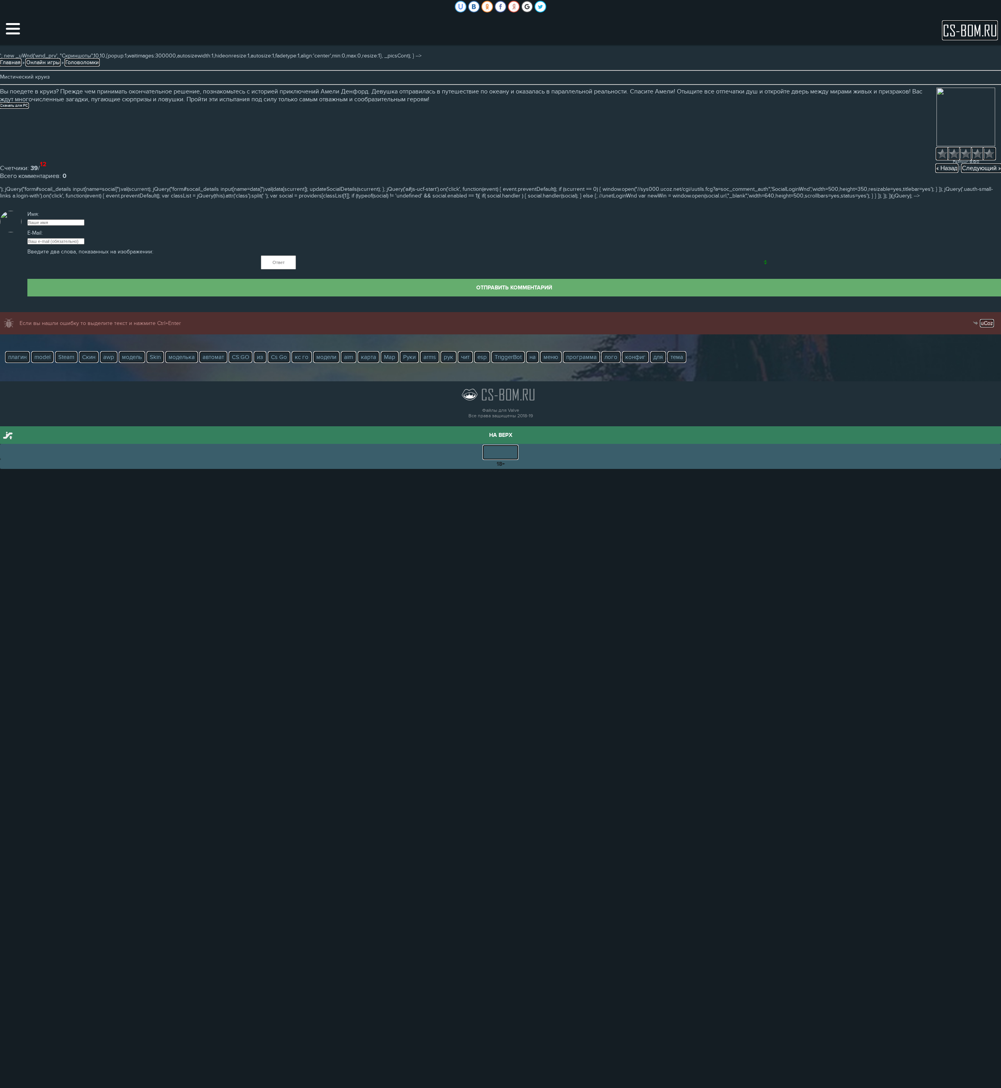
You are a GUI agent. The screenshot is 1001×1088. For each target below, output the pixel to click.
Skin (155, 357)
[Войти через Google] (527, 7)
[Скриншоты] (965, 117)
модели (326, 357)
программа (581, 357)
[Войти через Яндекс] (514, 7)
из (260, 357)
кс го (302, 357)
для (658, 357)
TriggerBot (508, 357)
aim (348, 357)
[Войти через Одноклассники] (487, 7)
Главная (10, 62)
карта (368, 357)
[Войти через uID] (460, 7)
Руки (409, 357)
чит (465, 357)
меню (551, 357)
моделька (182, 357)
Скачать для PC (14, 105)
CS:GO (240, 357)
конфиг (635, 357)
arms (429, 357)
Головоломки (82, 62)
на (532, 357)
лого (611, 357)
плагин (17, 357)
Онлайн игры (43, 62)
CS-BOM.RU (970, 30)
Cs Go (279, 357)
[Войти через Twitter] (540, 7)
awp (108, 357)
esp (482, 357)
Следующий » (981, 168)
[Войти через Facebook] (500, 7)
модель (132, 357)
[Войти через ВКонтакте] (474, 7)
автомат (213, 357)
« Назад (947, 168)
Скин (88, 357)
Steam (66, 357)
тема (677, 357)
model (42, 357)
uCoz (987, 323)
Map (389, 357)
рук (448, 357)
